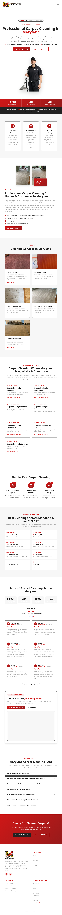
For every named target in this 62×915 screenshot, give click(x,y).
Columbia (35, 900)
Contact (35, 865)
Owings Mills (36, 883)
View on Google (31, 707)
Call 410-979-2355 (40, 49)
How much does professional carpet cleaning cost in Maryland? (26, 778)
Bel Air (34, 890)
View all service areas (38, 903)
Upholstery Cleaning (10, 886)
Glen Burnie (36, 893)
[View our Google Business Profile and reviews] (31, 616)
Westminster (36, 895)
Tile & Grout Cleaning (10, 888)
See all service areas (30, 458)
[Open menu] (58, 4)
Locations (35, 860)
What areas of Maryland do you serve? (18, 773)
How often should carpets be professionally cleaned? (22, 800)
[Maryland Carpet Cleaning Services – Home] (11, 4)
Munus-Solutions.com (33, 912)
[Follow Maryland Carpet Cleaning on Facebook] (6, 874)
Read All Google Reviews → (31, 685)
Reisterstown (36, 886)
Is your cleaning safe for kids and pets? (18, 789)
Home (34, 855)
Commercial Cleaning (10, 890)
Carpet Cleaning (9, 883)
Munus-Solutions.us (43, 912)
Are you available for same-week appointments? (21, 805)
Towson (35, 898)
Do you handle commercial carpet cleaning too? (21, 794)
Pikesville (35, 888)
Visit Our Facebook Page (17, 707)
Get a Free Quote (22, 49)
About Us (35, 858)
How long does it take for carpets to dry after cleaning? (23, 784)
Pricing (34, 862)
